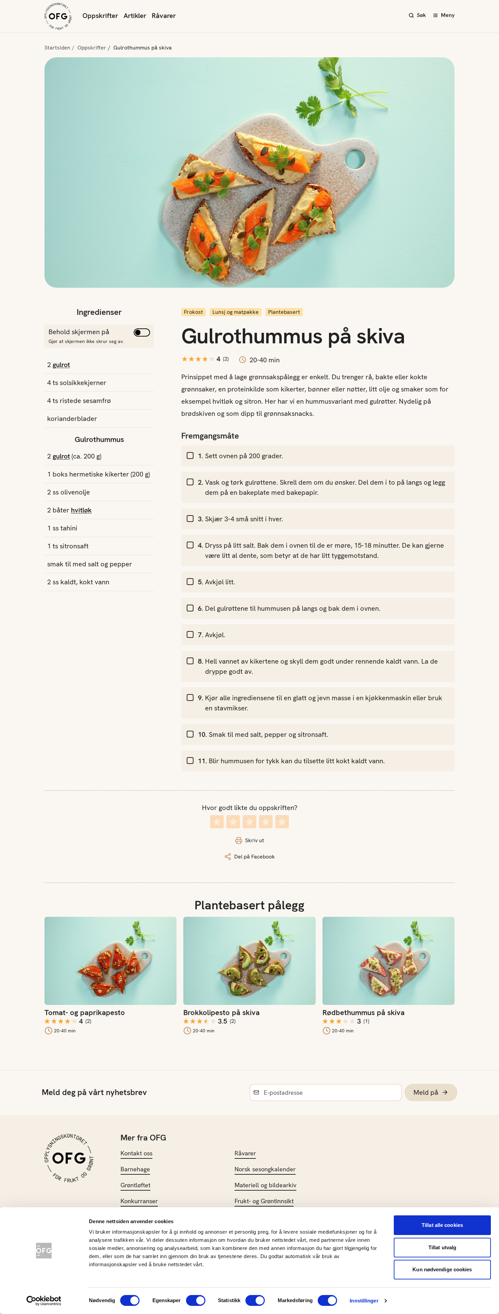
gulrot (61, 364)
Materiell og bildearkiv (265, 1185)
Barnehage (135, 1169)
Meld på (425, 1092)
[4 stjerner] (266, 821)
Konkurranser (139, 1201)
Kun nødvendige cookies (442, 1269)
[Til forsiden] (58, 16)
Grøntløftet (135, 1185)
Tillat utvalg (442, 1247)
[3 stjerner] (249, 821)
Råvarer (164, 15)
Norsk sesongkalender (265, 1169)
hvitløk (81, 510)
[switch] (195, 1300)
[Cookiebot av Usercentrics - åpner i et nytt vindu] (44, 1301)
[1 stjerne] (217, 821)
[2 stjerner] (233, 821)
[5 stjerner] (282, 821)
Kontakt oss (136, 1153)
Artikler (135, 15)
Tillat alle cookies (442, 1225)
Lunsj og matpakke (235, 312)
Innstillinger (364, 1300)
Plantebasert (284, 312)
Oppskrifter (100, 15)
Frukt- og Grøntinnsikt (264, 1201)
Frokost (193, 312)
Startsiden (57, 47)
